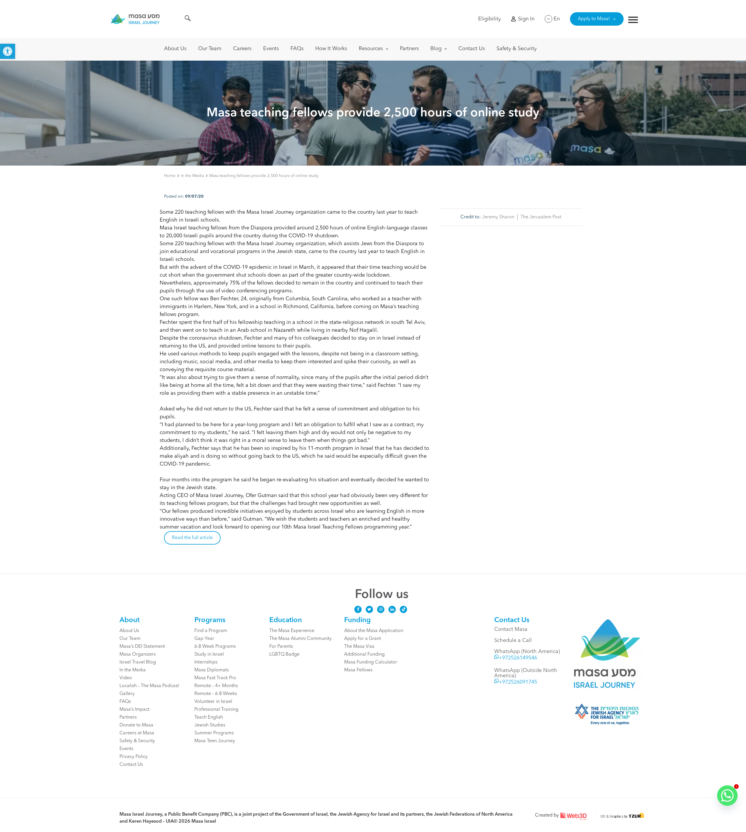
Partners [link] (409, 48)
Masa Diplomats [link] (211, 670)
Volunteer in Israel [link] (213, 701)
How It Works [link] (331, 48)
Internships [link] (205, 662)
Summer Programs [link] (214, 733)
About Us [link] (175, 48)
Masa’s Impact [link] (134, 709)
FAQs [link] (297, 48)
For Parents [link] (281, 646)
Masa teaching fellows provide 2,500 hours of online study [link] (264, 176)
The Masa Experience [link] (291, 631)
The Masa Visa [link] (359, 646)
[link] (7, 51)
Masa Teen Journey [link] (214, 741)
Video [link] (125, 678)
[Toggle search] (187, 19)
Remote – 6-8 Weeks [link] (215, 693)
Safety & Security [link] (517, 48)
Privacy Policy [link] (133, 756)
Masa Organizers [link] (137, 654)
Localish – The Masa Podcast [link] (149, 686)
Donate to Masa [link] (136, 725)
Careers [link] (242, 48)
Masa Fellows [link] (358, 670)
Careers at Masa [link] (136, 733)
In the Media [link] (192, 176)
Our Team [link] (209, 48)
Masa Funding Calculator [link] (370, 662)
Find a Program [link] (210, 631)
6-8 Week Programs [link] (215, 646)
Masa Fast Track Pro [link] (215, 678)
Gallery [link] (127, 693)
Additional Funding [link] (364, 654)
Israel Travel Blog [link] (137, 662)
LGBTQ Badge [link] (284, 654)
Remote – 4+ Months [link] (216, 686)
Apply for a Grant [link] (362, 638)
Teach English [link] (208, 717)
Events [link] (271, 48)
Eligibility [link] (489, 19)
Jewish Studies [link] (209, 725)
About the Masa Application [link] (373, 631)
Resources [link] (371, 48)
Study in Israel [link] (209, 654)
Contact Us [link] (471, 48)
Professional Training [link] (216, 709)
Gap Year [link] (204, 638)
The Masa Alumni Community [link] (300, 638)
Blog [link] (435, 48)
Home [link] (169, 176)
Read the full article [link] (192, 538)
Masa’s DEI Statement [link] (142, 646)
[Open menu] (633, 20)
